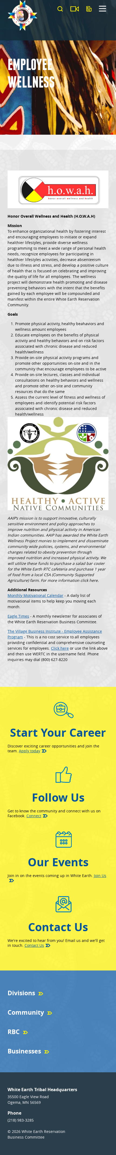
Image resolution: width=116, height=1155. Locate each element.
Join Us (100, 875)
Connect (33, 815)
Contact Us (34, 945)
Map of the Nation (21, 1021)
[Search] (60, 8)
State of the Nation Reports (28, 1041)
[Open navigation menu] (102, 11)
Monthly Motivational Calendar (35, 595)
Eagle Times (18, 616)
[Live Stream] (75, 8)
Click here (60, 648)
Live (10, 1041)
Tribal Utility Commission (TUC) (31, 1002)
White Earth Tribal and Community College (39, 1060)
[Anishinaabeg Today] (89, 8)
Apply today (29, 750)
